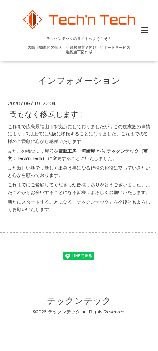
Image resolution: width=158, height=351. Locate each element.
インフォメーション (79, 80)
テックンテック (79, 301)
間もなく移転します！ (47, 115)
